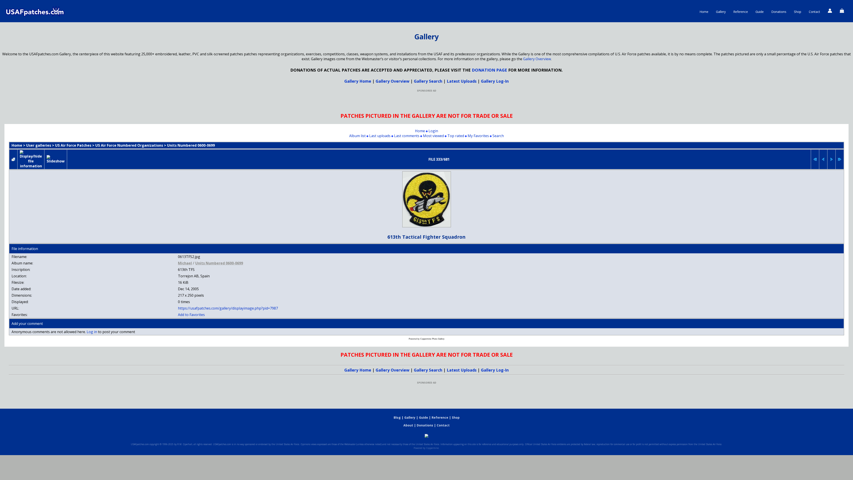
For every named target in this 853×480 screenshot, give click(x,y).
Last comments (406, 135)
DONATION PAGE (489, 70)
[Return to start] (815, 159)
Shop (797, 12)
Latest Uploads (461, 81)
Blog (397, 417)
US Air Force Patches (73, 145)
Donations (778, 12)
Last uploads (380, 135)
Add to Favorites (191, 314)
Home (704, 12)
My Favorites (478, 135)
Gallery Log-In (495, 81)
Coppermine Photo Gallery (432, 339)
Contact (814, 12)
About (408, 425)
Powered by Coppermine (426, 448)
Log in (92, 331)
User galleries (38, 145)
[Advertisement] (426, 102)
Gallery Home (357, 81)
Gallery (721, 12)
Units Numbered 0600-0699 (191, 145)
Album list (357, 135)
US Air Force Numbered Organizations (129, 145)
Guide (759, 12)
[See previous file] (823, 159)
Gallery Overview (537, 58)
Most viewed (433, 135)
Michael (185, 263)
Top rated (455, 135)
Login (433, 130)
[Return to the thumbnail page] (13, 159)
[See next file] (831, 159)
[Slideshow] (55, 159)
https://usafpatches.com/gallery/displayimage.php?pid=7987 (228, 308)
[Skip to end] (840, 159)
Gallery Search (428, 81)
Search (498, 135)
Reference (740, 12)
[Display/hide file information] (31, 159)
